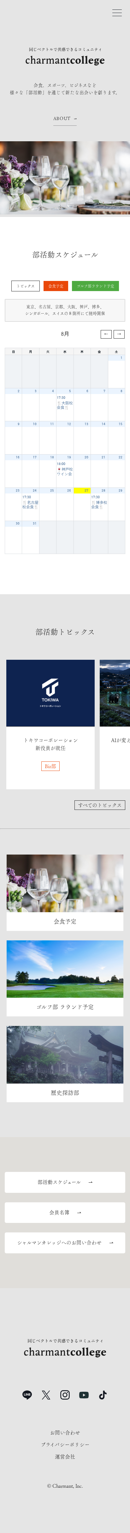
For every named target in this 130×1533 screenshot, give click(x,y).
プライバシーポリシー (65, 1444)
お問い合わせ (65, 1432)
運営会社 (65, 1456)
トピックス (25, 286)
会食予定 (55, 286)
